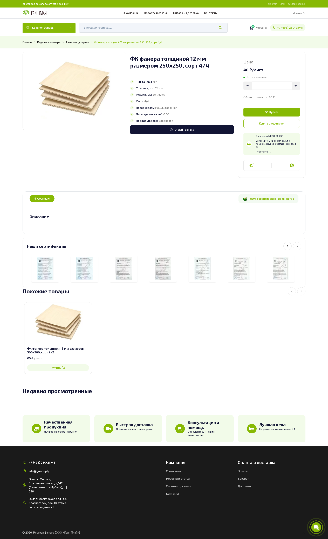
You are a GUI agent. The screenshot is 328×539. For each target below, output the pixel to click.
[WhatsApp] (291, 165)
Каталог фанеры (43, 27)
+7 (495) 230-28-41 (290, 27)
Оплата (243, 471)
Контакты (210, 13)
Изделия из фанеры (48, 42)
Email (282, 3)
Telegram (271, 3)
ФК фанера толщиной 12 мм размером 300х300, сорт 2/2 (56, 350)
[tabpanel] (164, 216)
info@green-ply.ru (40, 471)
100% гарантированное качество (271, 198)
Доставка (244, 486)
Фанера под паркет (77, 42)
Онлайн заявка (296, 3)
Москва (297, 13)
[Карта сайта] (304, 532)
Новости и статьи (156, 13)
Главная (27, 42)
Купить (273, 112)
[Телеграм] (251, 165)
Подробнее (262, 151)
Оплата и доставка (186, 13)
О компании (131, 13)
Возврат (243, 478)
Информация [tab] (42, 198)
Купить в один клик (271, 123)
